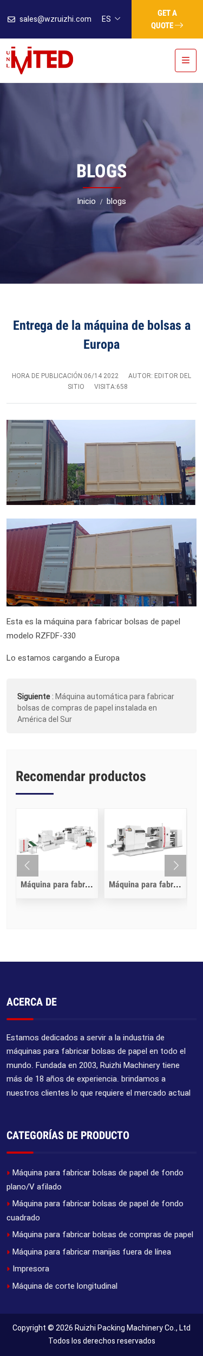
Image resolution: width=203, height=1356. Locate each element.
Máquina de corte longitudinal (64, 1286)
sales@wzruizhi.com (55, 19)
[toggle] (186, 60)
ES (106, 19)
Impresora (30, 1269)
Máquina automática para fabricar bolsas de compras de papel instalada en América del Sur (95, 708)
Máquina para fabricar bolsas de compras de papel (102, 1234)
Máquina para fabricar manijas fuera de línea (91, 1252)
